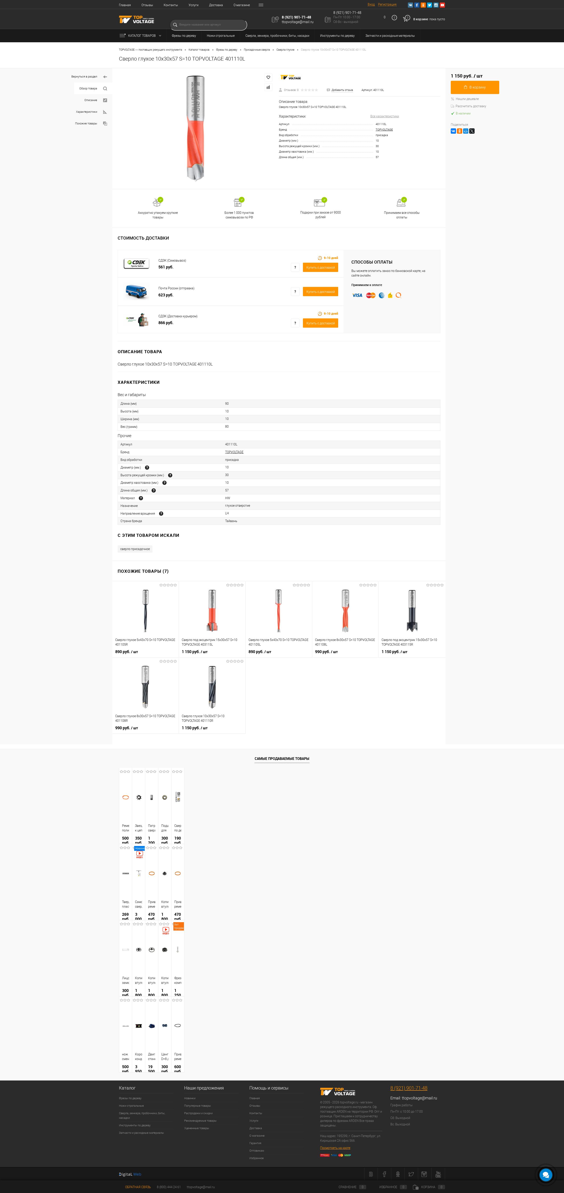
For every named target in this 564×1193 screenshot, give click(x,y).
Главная (125, 5)
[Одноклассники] (459, 131)
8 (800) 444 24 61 (169, 1187)
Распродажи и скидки (198, 1113)
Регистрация (387, 4)
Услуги (194, 5)
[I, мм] (170, 475)
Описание (91, 100)
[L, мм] (154, 490)
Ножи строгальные (221, 35)
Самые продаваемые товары (282, 758)
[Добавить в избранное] (268, 77)
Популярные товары (197, 1105)
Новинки (189, 1098)
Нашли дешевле (467, 99)
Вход (371, 4)
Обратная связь (137, 1187)
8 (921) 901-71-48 (296, 17)
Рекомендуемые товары (200, 1120)
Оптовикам (256, 1150)
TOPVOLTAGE (384, 129)
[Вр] (161, 514)
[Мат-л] (141, 498)
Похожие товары (86, 123)
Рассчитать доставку (471, 106)
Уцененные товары (196, 1128)
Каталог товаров (142, 35)
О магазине (242, 5)
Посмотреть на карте (335, 1148)
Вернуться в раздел (84, 76)
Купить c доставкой (320, 267)
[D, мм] (147, 467)
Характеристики (87, 111)
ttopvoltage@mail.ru (298, 22)
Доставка (216, 5)
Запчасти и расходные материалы (390, 35)
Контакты (171, 5)
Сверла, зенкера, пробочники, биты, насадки (277, 35)
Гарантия (255, 1143)
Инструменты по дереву (337, 35)
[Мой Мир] (465, 131)
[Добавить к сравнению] (268, 87)
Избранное (256, 1158)
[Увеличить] (195, 129)
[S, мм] (164, 483)
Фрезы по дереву (184, 35)
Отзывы (147, 5)
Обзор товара (88, 88)
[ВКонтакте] (453, 131)
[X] (472, 131)
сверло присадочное (135, 549)
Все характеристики (384, 116)
